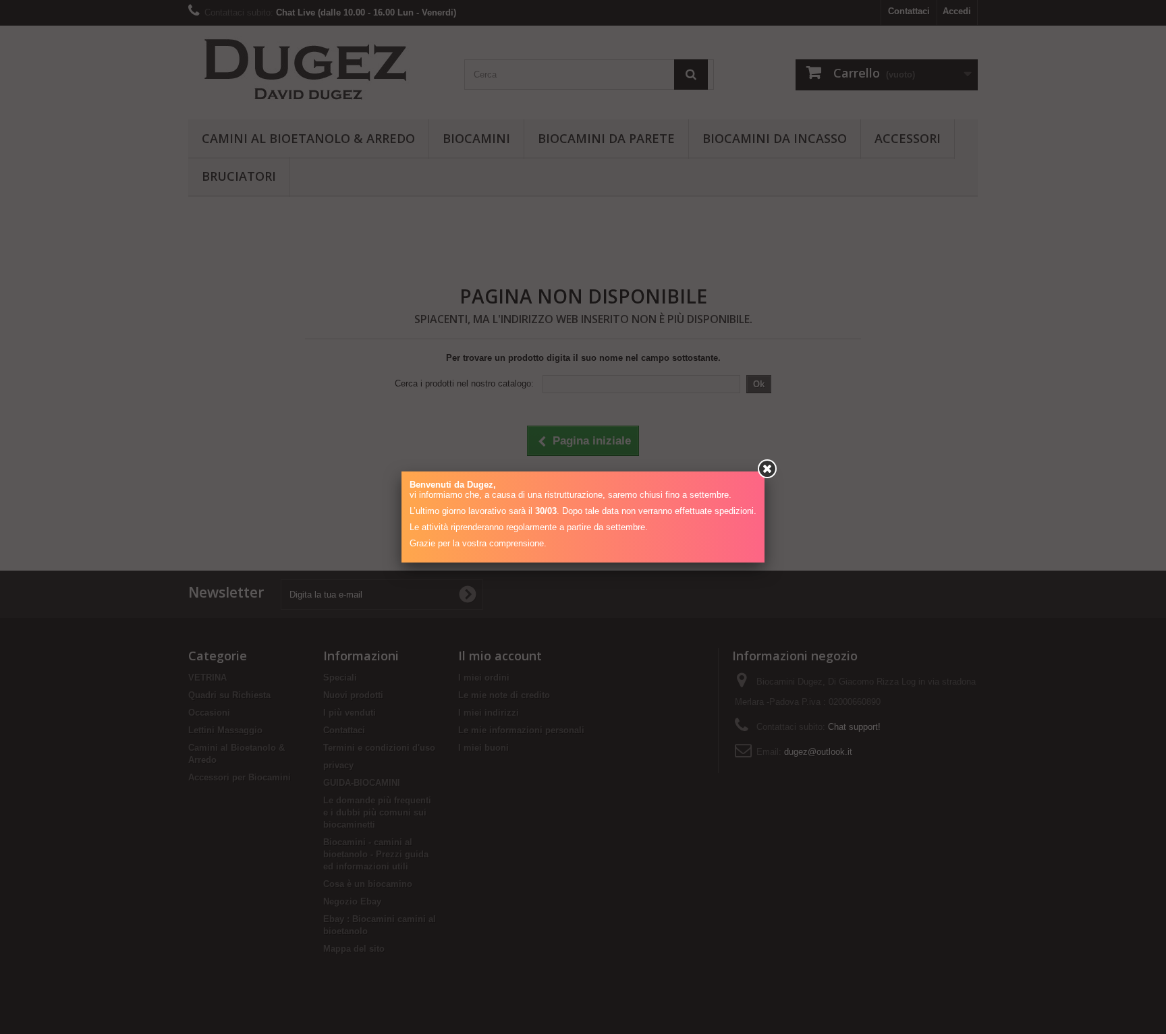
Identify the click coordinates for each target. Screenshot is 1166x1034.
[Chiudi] (767, 468)
